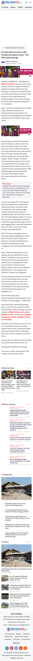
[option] (8, 383)
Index (28, 368)
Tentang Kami (9, 634)
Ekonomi (28, 7)
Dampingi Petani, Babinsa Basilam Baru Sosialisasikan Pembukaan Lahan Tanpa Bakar (17, 526)
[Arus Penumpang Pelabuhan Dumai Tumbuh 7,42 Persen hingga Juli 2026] (5, 578)
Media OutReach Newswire (15, 48)
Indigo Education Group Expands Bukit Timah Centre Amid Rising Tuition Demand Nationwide (19, 412)
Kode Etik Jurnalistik (21, 637)
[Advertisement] (16, 28)
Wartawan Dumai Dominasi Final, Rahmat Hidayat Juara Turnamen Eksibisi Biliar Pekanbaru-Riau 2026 (8, 385)
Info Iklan (16, 639)
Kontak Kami (25, 639)
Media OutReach (11, 61)
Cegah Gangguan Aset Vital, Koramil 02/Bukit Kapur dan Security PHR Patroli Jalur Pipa (16, 534)
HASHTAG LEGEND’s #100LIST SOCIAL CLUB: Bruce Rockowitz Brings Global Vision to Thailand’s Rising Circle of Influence (21, 426)
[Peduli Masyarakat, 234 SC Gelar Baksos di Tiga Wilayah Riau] (16, 488)
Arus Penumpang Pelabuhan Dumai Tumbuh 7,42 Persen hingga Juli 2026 (17, 511)
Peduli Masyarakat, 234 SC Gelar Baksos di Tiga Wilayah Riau (15, 504)
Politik (20, 7)
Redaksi (18, 634)
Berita (13, 7)
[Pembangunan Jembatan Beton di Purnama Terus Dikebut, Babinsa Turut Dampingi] (5, 587)
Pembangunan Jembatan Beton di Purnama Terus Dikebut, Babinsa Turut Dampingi (17, 518)
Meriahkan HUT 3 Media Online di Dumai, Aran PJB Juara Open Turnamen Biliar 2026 (23, 384)
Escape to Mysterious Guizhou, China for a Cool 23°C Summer (20, 438)
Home (5, 7)
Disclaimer (7, 639)
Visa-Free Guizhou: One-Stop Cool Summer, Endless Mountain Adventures (20, 450)
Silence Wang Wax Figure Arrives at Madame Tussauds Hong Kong (20, 461)
